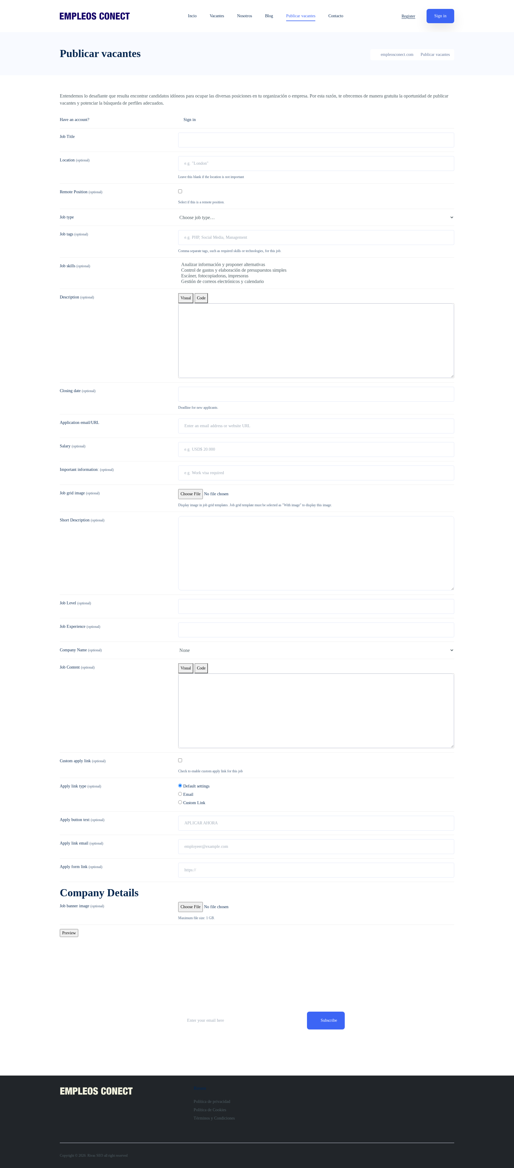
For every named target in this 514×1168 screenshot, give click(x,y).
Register (408, 16)
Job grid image (80, 493)
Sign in (440, 16)
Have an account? (74, 119)
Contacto (335, 16)
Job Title (67, 136)
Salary (72, 446)
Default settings (195, 786)
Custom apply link (83, 761)
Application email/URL (79, 422)
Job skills (75, 266)
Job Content (77, 667)
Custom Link (193, 803)
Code (201, 298)
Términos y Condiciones (214, 1118)
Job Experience (80, 626)
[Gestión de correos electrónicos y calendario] (316, 281)
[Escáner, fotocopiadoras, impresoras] (316, 276)
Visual (186, 298)
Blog (269, 16)
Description (77, 297)
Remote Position (81, 192)
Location (75, 160)
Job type (67, 217)
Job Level (75, 603)
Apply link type (80, 786)
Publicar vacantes (300, 16)
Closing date (77, 391)
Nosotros (244, 16)
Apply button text (82, 820)
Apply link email (81, 843)
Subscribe (329, 1020)
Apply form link (81, 866)
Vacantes (217, 16)
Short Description (82, 520)
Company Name (81, 650)
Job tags (74, 234)
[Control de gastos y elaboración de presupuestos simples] (316, 270)
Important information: (87, 469)
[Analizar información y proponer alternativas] (316, 265)
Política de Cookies (210, 1110)
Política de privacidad (212, 1101)
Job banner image (82, 906)
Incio (192, 16)
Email (187, 794)
